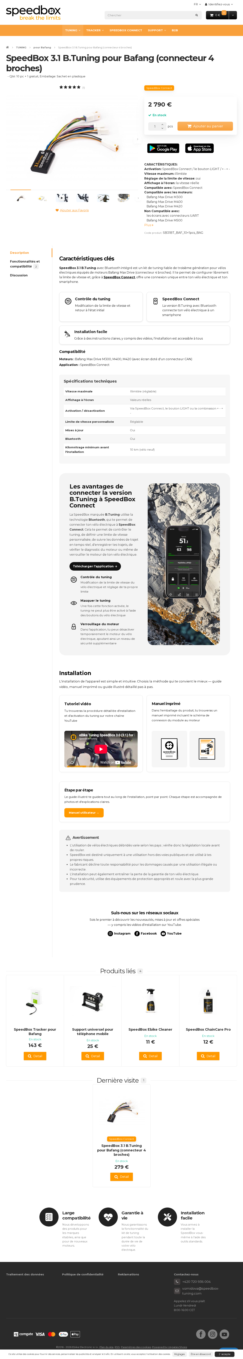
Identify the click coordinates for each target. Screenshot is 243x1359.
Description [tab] (19, 253)
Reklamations (128, 1274)
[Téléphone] (177, 1282)
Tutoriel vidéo (77, 704)
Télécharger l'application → (95, 566)
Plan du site (106, 1347)
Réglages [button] (179, 1354)
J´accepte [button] (224, 1354)
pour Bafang (42, 47)
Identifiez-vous (219, 4)
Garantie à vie (132, 1215)
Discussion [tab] (19, 275)
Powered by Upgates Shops (169, 1347)
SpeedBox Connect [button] (159, 87)
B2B (175, 30)
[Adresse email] (177, 1291)
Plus (148, 225)
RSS (117, 1347)
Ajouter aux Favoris (74, 210)
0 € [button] (222, 15)
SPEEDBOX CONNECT (126, 30)
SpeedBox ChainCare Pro (208, 1029)
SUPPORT (155, 30)
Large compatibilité (76, 1215)
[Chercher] (197, 15)
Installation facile (192, 1215)
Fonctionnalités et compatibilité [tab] (25, 264)
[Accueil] (33, 12)
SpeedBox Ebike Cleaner (150, 1029)
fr (198, 5)
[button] (233, 15)
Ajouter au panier (208, 126)
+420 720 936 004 (196, 1282)
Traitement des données (25, 1274)
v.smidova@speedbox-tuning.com (200, 1291)
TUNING (71, 30)
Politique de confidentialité (82, 1274)
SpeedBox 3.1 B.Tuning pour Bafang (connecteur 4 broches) (121, 1150)
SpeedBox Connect (119, 277)
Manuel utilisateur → (84, 812)
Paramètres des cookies (136, 1347)
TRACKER (93, 30)
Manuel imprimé (166, 704)
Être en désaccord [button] (201, 1354)
